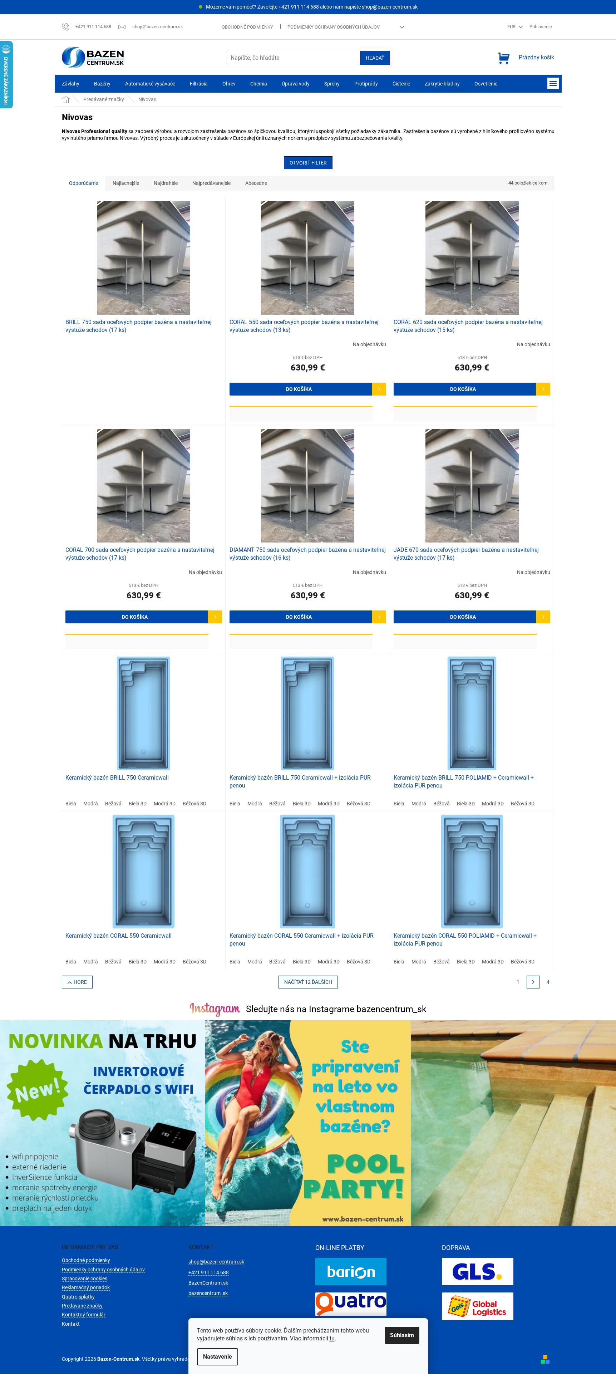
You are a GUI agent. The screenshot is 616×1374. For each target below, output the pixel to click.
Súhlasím (402, 1335)
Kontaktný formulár (83, 1314)
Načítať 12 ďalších (308, 982)
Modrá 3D (165, 803)
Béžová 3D (194, 803)
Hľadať (375, 58)
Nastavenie (217, 1356)
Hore (80, 982)
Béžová (113, 803)
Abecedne (256, 183)
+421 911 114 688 (299, 7)
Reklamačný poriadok (86, 1287)
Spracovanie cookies (84, 1278)
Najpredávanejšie (211, 183)
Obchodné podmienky (247, 27)
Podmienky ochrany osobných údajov (333, 27)
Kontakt (71, 1324)
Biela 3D (138, 803)
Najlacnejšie (126, 183)
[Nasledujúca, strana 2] (533, 982)
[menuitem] (71, 84)
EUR (512, 26)
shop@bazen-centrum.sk (390, 7)
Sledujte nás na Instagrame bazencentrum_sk (336, 1009)
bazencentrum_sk (208, 1293)
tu (332, 1338)
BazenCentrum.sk (208, 1283)
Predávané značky (82, 1306)
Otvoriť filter (308, 163)
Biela (70, 803)
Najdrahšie (166, 183)
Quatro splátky (78, 1297)
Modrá (90, 803)
